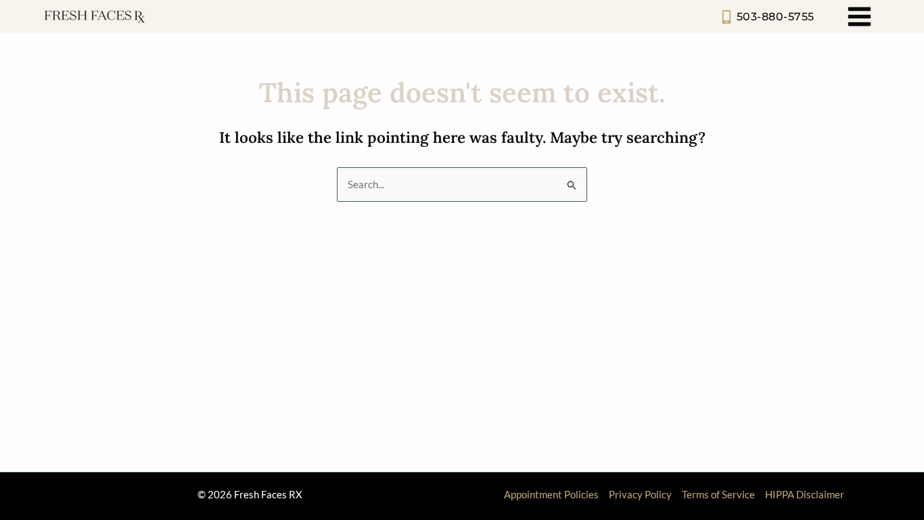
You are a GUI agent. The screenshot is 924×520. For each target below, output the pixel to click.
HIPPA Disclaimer (804, 494)
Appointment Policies (551, 494)
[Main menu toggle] (860, 16)
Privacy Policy (640, 494)
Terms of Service (718, 494)
